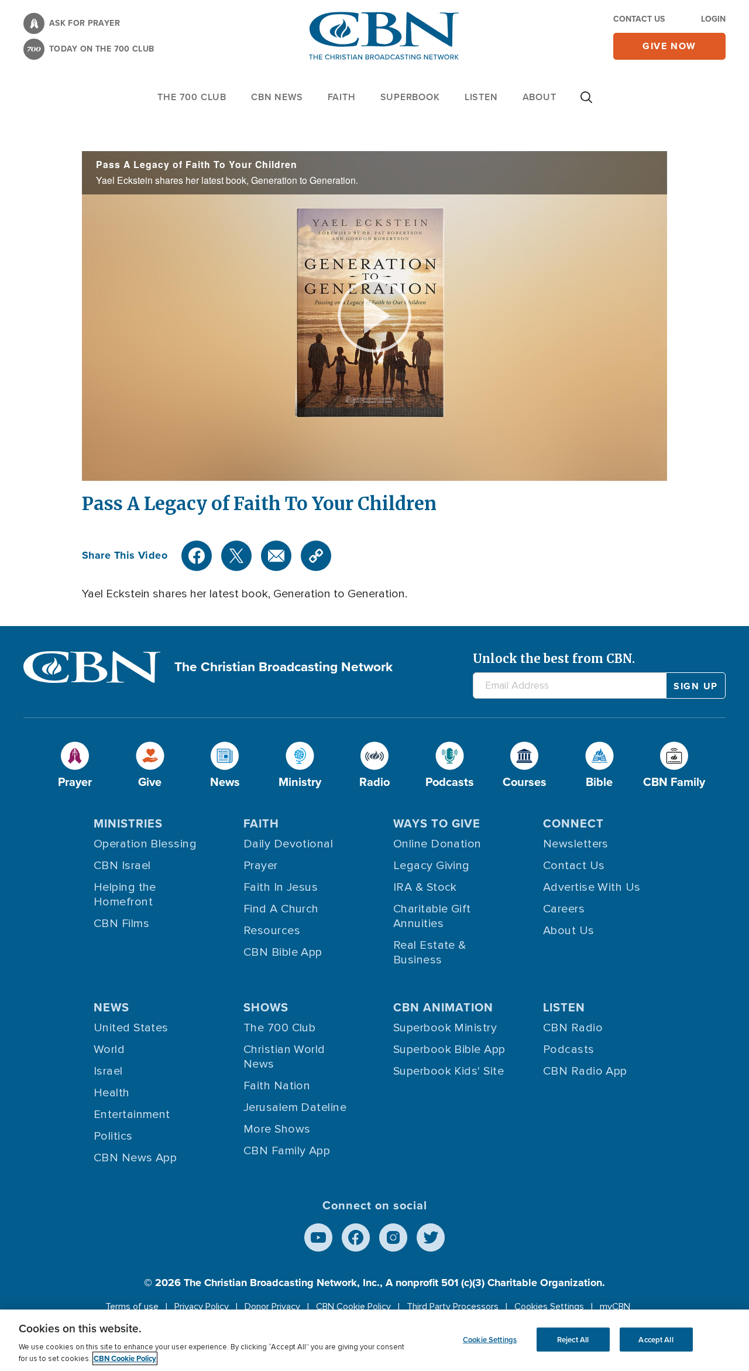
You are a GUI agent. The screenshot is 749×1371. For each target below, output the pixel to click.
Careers (564, 909)
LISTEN (481, 97)
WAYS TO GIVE (436, 823)
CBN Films (121, 924)
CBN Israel (122, 866)
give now (669, 46)
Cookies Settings (549, 1306)
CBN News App (135, 1158)
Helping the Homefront (125, 894)
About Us (569, 931)
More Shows (277, 1129)
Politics (113, 1136)
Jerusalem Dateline (294, 1107)
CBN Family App (286, 1151)
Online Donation (437, 844)
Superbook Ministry (445, 1028)
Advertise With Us (592, 887)
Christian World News (284, 1056)
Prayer (260, 866)
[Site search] (586, 103)
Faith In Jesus (280, 887)
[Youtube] (318, 1237)
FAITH (342, 97)
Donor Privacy (272, 1306)
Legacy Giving (431, 866)
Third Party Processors (453, 1306)
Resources (271, 931)
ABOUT (539, 97)
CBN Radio (573, 1028)
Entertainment (132, 1114)
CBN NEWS (277, 97)
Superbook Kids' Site (448, 1071)
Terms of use (132, 1306)
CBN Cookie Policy (353, 1306)
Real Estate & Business (429, 952)
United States (131, 1028)
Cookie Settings (490, 1339)
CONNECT (573, 823)
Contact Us (639, 19)
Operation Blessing (145, 844)
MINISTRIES (128, 823)
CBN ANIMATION (443, 1007)
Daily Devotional (288, 844)
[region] (374, 1340)
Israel (108, 1071)
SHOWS (265, 1007)
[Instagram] (393, 1237)
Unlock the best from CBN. (554, 658)
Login (713, 19)
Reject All (573, 1339)
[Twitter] (236, 556)
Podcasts (569, 1049)
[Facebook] (196, 556)
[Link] (316, 556)
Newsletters (576, 844)
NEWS (111, 1007)
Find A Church (281, 909)
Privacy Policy (201, 1306)
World (109, 1049)
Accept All (655, 1339)
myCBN (615, 1306)
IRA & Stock (425, 887)
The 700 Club (191, 97)
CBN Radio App (585, 1071)
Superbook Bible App (449, 1049)
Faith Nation (276, 1086)
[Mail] (276, 556)
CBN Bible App (282, 952)
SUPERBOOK (410, 97)
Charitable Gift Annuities (432, 916)
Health (112, 1093)
